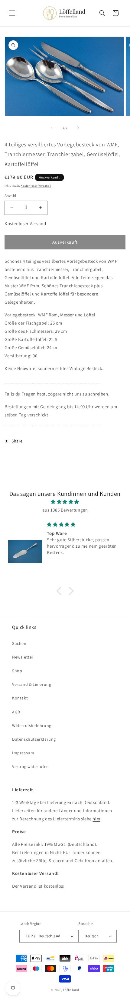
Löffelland (71, 990)
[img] (65, 502)
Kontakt (20, 698)
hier (96, 819)
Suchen (19, 643)
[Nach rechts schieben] (78, 127)
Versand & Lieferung (31, 684)
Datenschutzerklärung (34, 739)
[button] (12, 13)
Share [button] (17, 441)
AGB (16, 712)
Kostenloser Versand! (36, 186)
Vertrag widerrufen (30, 766)
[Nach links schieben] (51, 127)
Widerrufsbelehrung (31, 725)
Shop (17, 670)
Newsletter (23, 657)
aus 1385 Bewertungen (65, 510)
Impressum (23, 753)
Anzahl (10, 195)
